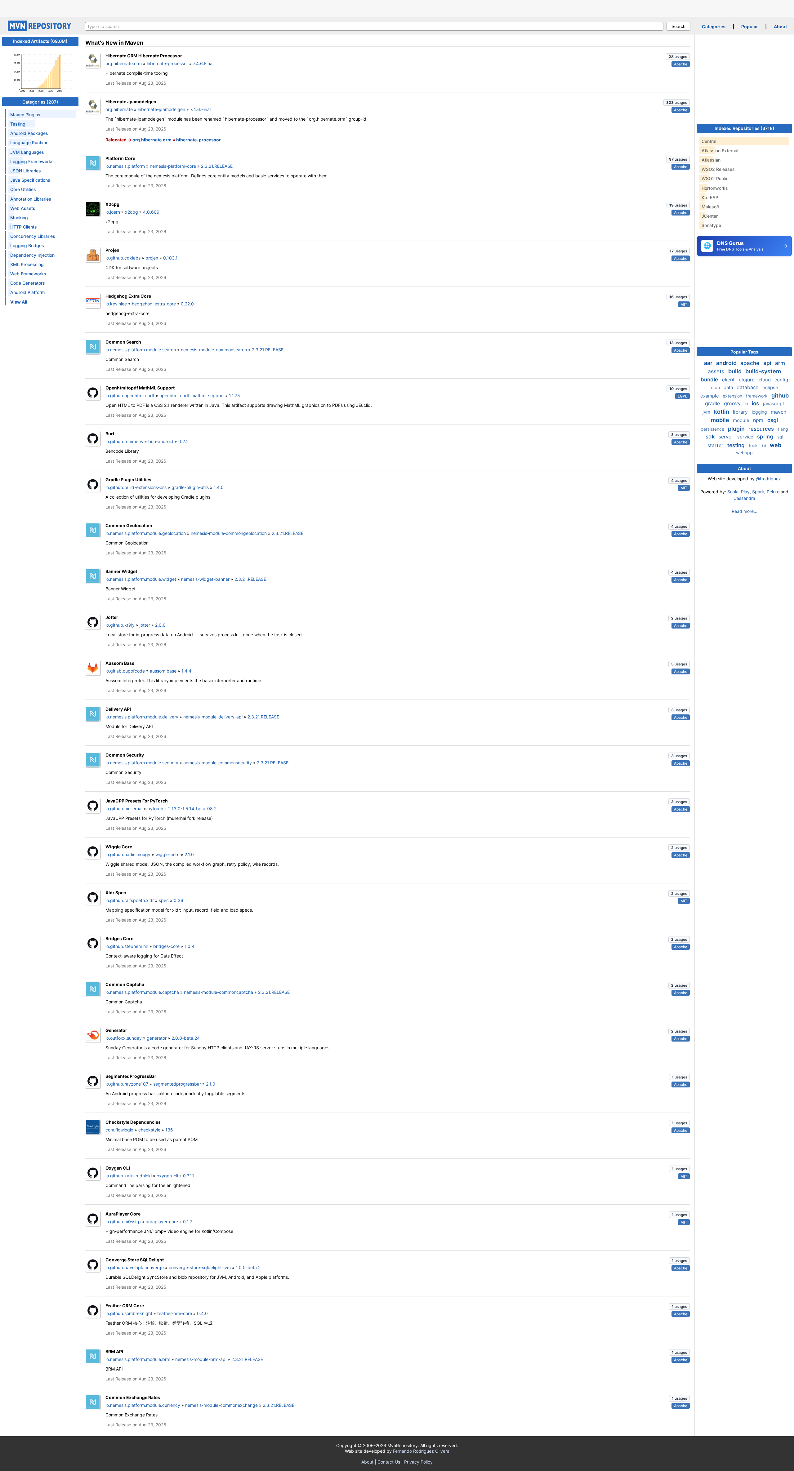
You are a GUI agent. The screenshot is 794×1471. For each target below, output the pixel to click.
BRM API (114, 1351)
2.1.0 (189, 854)
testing (736, 445)
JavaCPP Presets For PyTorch (136, 800)
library (741, 412)
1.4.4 (186, 670)
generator (157, 1038)
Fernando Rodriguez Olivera (421, 1451)
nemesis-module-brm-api (200, 1359)
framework (757, 395)
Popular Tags (744, 351)
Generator (116, 1030)
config (781, 380)
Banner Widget (121, 571)
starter (716, 445)
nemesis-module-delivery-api (213, 716)
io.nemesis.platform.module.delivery (141, 716)
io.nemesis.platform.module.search (140, 349)
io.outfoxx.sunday (123, 1038)
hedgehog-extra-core (154, 303)
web (775, 445)
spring (766, 436)
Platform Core (120, 158)
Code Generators (27, 283)
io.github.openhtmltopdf (129, 395)
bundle (710, 379)
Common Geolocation (128, 525)
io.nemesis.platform (125, 166)
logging (760, 412)
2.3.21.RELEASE (217, 166)
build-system (763, 371)
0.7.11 (188, 1175)
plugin (737, 428)
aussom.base (163, 670)
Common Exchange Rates (132, 1397)
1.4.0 (219, 487)
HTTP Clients (23, 226)
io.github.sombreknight (128, 1313)
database (748, 387)
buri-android (160, 441)
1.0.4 (189, 946)
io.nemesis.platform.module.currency (142, 1405)
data (729, 387)
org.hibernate (119, 109)
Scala (732, 491)
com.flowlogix (119, 1129)
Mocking (19, 217)
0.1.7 (187, 1221)
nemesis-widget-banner (205, 579)
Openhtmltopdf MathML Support (140, 387)
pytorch (155, 808)
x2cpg (131, 212)
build (735, 371)
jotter (145, 625)
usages (678, 56)
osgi (772, 420)
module (742, 420)
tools (754, 445)
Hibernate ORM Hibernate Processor (143, 55)
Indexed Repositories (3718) (744, 128)
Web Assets (22, 208)
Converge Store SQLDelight (134, 1259)
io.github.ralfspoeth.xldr (129, 900)
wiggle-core (167, 854)
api (768, 363)
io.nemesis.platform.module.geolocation (145, 533)
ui (764, 445)
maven (778, 412)
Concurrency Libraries (32, 236)
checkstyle (149, 1129)
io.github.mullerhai (123, 808)
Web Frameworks (28, 273)
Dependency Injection (32, 255)
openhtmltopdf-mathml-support (191, 395)
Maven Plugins (25, 114)
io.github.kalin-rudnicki (128, 1175)
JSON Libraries (25, 170)
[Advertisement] (397, 8)
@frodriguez (768, 478)
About (780, 26)
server (727, 436)
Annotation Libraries (30, 199)
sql (780, 436)
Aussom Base (119, 663)
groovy (733, 403)
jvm (707, 412)
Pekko (773, 491)
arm (780, 363)
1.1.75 (234, 395)
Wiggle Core (118, 846)
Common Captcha (124, 984)
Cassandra (744, 498)
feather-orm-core (174, 1313)
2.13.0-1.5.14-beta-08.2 (192, 808)
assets (717, 371)
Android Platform (27, 292)
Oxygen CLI (117, 1168)
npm (759, 420)
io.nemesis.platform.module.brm (137, 1359)
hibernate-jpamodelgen (161, 109)
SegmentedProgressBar (130, 1076)
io (747, 403)
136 (169, 1129)
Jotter (111, 617)
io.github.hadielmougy (127, 854)
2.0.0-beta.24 (186, 1038)
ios (756, 403)
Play (745, 491)
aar (709, 363)
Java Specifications (30, 180)
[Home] (40, 29)
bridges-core (166, 946)
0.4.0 (202, 1313)
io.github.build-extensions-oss (136, 487)
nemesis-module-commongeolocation (229, 533)
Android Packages (29, 133)
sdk (711, 436)
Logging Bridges (27, 245)
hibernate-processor (167, 63)
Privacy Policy (418, 1461)
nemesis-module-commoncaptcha (218, 992)
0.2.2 (183, 441)
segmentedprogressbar (177, 1084)
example (710, 396)
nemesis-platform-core (173, 166)
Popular (749, 26)
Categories (713, 26)
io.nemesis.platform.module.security (141, 762)
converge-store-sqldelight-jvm (200, 1267)
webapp (744, 452)
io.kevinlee (116, 303)
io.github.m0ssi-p (123, 1221)
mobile (720, 420)
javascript (773, 404)
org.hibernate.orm (123, 63)
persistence (713, 429)
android (727, 363)
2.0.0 (160, 625)
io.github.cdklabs (123, 257)
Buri (109, 433)
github (780, 395)
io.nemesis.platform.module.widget (140, 579)
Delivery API (118, 709)
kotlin (722, 411)
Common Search (123, 341)
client (729, 379)
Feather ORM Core (124, 1305)
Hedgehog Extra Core (128, 296)
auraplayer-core (162, 1221)
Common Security (124, 755)
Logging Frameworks (32, 161)
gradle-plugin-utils (190, 487)
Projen (112, 250)
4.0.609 (151, 212)
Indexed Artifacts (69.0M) (40, 41)
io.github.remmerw (124, 441)
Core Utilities (23, 189)
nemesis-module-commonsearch (214, 349)
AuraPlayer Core (123, 1213)
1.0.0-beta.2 (248, 1267)
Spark (758, 491)
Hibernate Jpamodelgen (130, 101)
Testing (17, 124)
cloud (765, 380)
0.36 (178, 900)
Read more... (744, 511)
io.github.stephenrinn (126, 946)
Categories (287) (40, 101)
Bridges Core (119, 938)
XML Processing (27, 264)
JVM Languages (27, 152)
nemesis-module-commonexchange (221, 1405)
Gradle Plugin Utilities (128, 479)
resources (761, 429)
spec (164, 900)
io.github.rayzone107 (126, 1084)
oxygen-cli (167, 1175)
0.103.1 (170, 257)
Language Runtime (29, 142)
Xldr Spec (115, 892)
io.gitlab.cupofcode (125, 670)
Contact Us (388, 1461)
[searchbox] (374, 26)
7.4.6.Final (203, 63)
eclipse (770, 387)
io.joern (112, 212)
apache (750, 363)
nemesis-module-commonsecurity (217, 762)
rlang (783, 429)
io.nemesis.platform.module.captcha (142, 992)
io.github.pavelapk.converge (134, 1267)
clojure (747, 379)
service (746, 437)
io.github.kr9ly (120, 625)
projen (151, 257)
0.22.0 (187, 303)
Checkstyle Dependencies (133, 1122)
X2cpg (112, 204)
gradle (713, 403)
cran (716, 387)
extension (733, 395)
